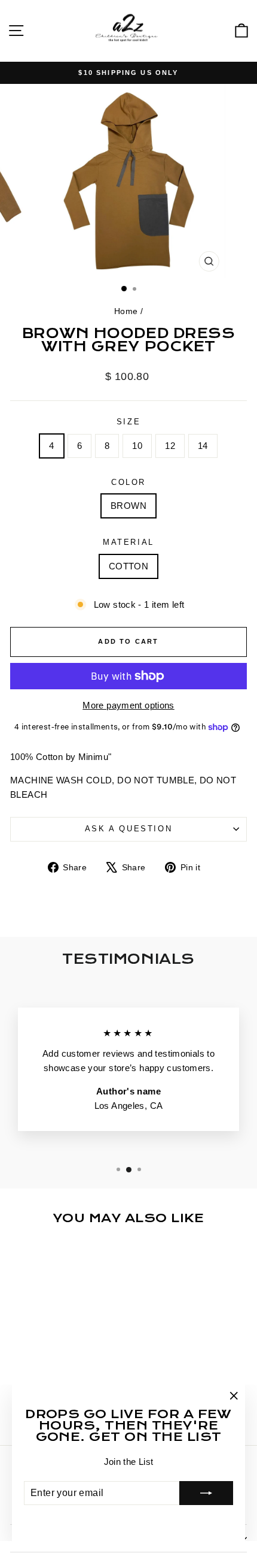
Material (128, 542)
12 (170, 446)
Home (126, 311)
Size (128, 421)
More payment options (128, 705)
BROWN (128, 505)
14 (203, 446)
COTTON (128, 566)
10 (137, 446)
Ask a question (128, 828)
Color (128, 482)
